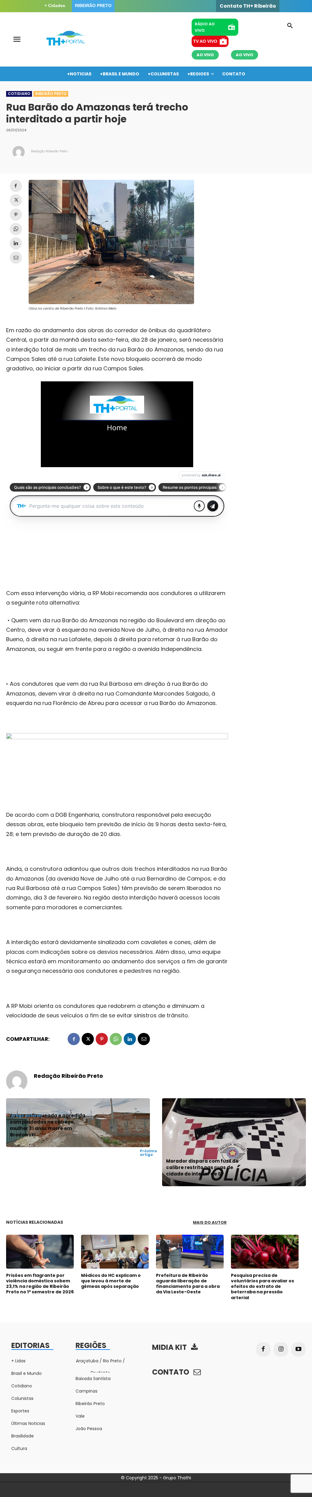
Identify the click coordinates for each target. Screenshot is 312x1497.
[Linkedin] (16, 243)
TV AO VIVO (205, 41)
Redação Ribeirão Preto (49, 151)
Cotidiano (19, 93)
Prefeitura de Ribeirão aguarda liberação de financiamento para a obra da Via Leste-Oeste (188, 1283)
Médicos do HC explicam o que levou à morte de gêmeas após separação (111, 1280)
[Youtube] (298, 1349)
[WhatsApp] (16, 229)
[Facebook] (16, 186)
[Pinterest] (16, 215)
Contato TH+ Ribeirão (248, 6)
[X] (16, 200)
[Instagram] (281, 1349)
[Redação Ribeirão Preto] (18, 152)
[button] (290, 26)
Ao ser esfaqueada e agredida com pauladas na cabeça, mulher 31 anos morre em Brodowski (47, 1125)
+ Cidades (54, 5)
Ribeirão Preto (50, 93)
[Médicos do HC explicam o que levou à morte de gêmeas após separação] (115, 1252)
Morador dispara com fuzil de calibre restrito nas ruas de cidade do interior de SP (202, 1167)
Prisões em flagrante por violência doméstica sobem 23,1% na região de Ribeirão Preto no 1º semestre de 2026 (40, 1283)
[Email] (16, 258)
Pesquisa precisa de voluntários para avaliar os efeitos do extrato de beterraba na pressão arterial (262, 1286)
